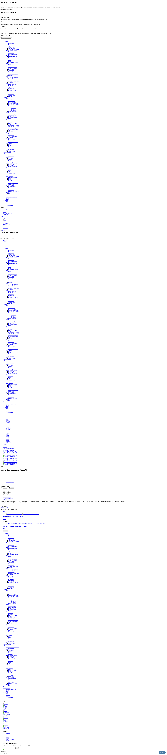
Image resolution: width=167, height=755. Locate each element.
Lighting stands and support (14, 81)
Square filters (11, 71)
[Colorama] (5, 707)
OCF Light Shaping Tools (13, 126)
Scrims (9, 130)
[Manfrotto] (5, 718)
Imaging (5, 174)
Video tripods (11, 158)
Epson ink (10, 179)
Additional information (8, 498)
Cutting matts (11, 184)
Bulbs (9, 118)
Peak (9, 193)
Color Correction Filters (13, 74)
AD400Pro (13, 109)
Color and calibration (10, 185)
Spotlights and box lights (13, 104)
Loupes (7, 192)
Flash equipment (9, 98)
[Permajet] (5, 721)
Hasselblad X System (12, 56)
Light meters (11, 87)
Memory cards (11, 51)
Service (4, 212)
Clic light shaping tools (13, 128)
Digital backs (11, 46)
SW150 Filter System (12, 67)
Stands (7, 76)
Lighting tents (11, 88)
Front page (8, 733)
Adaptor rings (11, 70)
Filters (7, 63)
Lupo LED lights (11, 116)
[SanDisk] (5, 725)
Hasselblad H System (12, 57)
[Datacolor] (5, 708)
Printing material (9, 176)
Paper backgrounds (12, 84)
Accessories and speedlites (13, 49)
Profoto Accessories (12, 111)
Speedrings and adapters (13, 129)
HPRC (7, 427)
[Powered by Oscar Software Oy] (9, 753)
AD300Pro (13, 108)
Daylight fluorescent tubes (13, 191)
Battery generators (12, 102)
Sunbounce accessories (13, 142)
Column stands (11, 80)
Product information (7, 497)
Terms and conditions (7, 213)
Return (2, 37)
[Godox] (5, 711)
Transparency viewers (10, 188)
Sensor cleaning (11, 48)
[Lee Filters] (6, 715)
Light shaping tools (10, 119)
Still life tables (11, 89)
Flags (9, 170)
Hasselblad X (11, 43)
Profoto (9, 61)
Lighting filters (11, 75)
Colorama (8, 421)
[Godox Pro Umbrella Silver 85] (10, 450)
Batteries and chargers (12, 117)
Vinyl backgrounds (12, 85)
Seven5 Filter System (12, 68)
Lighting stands (11, 133)
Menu (2, 216)
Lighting (5, 97)
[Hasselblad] (6, 712)
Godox (9, 60)
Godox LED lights (12, 113)
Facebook (8, 737)
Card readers (11, 53)
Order (17, 748)
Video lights (10, 169)
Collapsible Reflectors (12, 139)
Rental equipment (6, 195)
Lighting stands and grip (13, 90)
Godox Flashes (11, 99)
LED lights (8, 112)
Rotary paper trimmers (13, 183)
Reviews (5, 499)
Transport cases (11, 95)
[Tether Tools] (6, 728)
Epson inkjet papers (12, 178)
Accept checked (8, 37)
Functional (4, 22)
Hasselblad (8, 203)
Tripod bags (10, 82)
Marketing (4, 31)
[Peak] (4, 720)
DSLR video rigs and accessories (12, 154)
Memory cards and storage (11, 50)
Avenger (7, 417)
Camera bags (11, 94)
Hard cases (10, 96)
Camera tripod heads (12, 78)
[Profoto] (5, 722)
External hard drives (12, 54)
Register (5, 240)
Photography (5, 41)
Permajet (7, 435)
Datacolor (8, 422)
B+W (7, 419)
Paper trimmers (9, 181)
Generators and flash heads (13, 103)
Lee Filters (8, 429)
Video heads (10, 159)
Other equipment (9, 205)
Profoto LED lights (12, 115)
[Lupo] (4, 716)
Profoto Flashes (11, 101)
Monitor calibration (12, 186)
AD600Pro (13, 110)
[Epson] (5, 709)
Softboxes (10, 124)
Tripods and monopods (13, 77)
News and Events (6, 210)
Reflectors (10, 122)
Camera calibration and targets (14, 187)
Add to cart (11, 487)
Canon (7, 204)
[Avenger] (5, 704)
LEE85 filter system (12, 64)
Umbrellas (10, 121)
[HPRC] (5, 713)
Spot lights (10, 131)
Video (4, 153)
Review (10, 482)
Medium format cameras (13, 44)
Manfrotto (8, 432)
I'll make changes (4, 9)
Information (5, 209)
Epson (7, 423)
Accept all (11, 9)
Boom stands (11, 135)
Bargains (5, 194)
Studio (7, 83)
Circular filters (11, 72)
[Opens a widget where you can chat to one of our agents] (162, 752)
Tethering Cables (11, 47)
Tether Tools (8, 442)
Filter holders (11, 69)
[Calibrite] (5, 706)
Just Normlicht (11, 190)
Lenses (7, 55)
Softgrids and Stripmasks (13, 125)
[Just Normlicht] (6, 714)
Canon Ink (10, 180)
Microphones (11, 156)
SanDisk (7, 439)
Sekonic (7, 440)
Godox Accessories (12, 105)
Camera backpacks (12, 92)
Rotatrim (7, 437)
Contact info (5, 214)
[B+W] (4, 705)
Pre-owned (5, 200)
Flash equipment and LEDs (11, 197)
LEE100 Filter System (13, 65)
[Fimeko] (3, 230)
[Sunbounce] (6, 727)
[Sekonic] (5, 726)
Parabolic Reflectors (12, 123)
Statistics (4, 26)
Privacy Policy (9, 740)
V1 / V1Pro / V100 (15, 106)
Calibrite (7, 420)
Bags (7, 91)
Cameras (7, 42)
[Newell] (5, 719)
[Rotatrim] (5, 723)
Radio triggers (9, 58)
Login (4, 241)
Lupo (7, 430)
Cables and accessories (13, 62)
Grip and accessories (12, 136)
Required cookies (5, 17)
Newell (7, 433)
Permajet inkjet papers (12, 177)
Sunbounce (10, 140)
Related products (6, 511)
